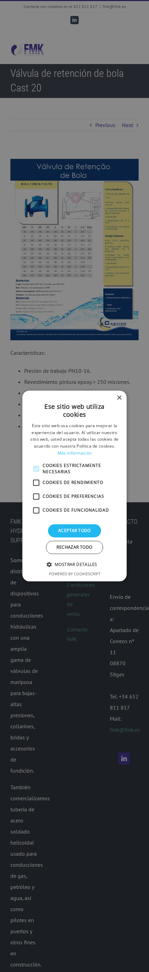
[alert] (74, 486)
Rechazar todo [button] (74, 547)
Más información (75, 453)
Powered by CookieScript (74, 574)
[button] (74, 564)
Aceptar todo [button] (74, 530)
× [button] (119, 397)
